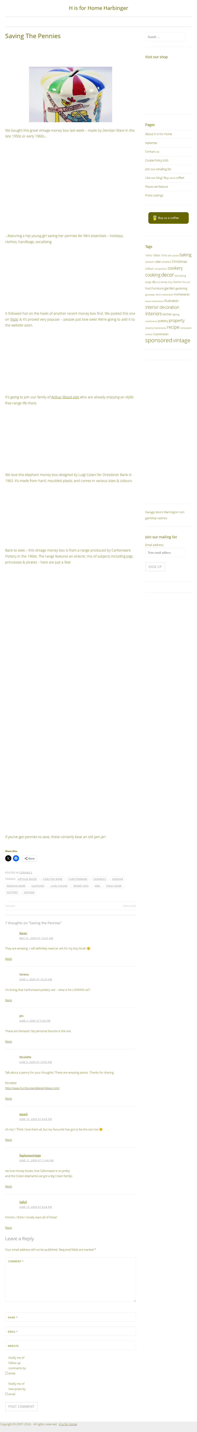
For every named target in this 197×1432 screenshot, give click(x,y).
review (148, 334)
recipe (173, 327)
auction (175, 255)
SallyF (23, 1202)
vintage (29, 892)
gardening (181, 288)
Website (13, 1346)
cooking (152, 275)
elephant (38, 885)
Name (13, 1317)
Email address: (154, 545)
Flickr (14, 319)
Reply (8, 959)
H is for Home (68, 1424)
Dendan (117, 879)
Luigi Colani (59, 885)
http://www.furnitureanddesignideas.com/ (32, 1088)
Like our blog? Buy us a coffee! (164, 178)
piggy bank (114, 885)
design (148, 282)
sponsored (158, 340)
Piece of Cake (129, 905)
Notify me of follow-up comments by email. (17, 1365)
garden (169, 288)
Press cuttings (154, 195)
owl (97, 885)
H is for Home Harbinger (98, 7)
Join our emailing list (158, 169)
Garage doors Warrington (162, 512)
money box (81, 885)
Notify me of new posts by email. (17, 1389)
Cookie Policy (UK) (156, 160)
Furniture (157, 288)
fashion (177, 282)
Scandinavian (161, 334)
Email (13, 1331)
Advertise (151, 143)
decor (167, 274)
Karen (23, 933)
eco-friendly (162, 282)
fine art (186, 282)
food (148, 288)
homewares (181, 294)
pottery (12, 892)
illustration (171, 301)
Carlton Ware (53, 879)
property (177, 320)
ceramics (25, 872)
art (169, 255)
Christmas (179, 261)
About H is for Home (158, 134)
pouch (23, 1114)
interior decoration (162, 307)
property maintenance (155, 327)
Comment (16, 1261)
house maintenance (154, 301)
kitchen (167, 314)
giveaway (150, 294)
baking (185, 254)
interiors (153, 313)
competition (160, 268)
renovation (186, 327)
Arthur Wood (27, 879)
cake (158, 261)
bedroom (149, 261)
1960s (156, 255)
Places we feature (156, 186)
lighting (176, 314)
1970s (164, 255)
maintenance (151, 321)
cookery (175, 268)
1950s (148, 255)
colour (149, 268)
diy (154, 282)
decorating (180, 275)
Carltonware (77, 879)
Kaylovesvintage (30, 1155)
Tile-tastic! (10, 905)
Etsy (170, 282)
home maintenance (164, 294)
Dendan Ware (16, 885)
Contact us (152, 151)
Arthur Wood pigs (65, 397)
